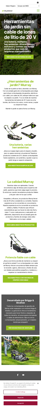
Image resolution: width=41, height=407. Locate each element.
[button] (38, 10)
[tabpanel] (20, 44)
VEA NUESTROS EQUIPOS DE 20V (20, 165)
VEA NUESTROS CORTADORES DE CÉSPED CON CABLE (20, 279)
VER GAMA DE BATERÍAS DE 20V (19, 57)
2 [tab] (22, 73)
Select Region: (11, 6)
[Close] (38, 383)
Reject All (20, 397)
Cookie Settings (20, 392)
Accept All (20, 403)
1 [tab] (18, 73)
